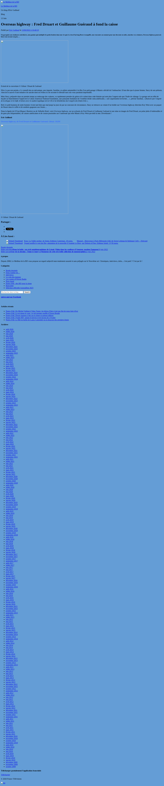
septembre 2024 (12, 379)
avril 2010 (9, 754)
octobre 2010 (11, 741)
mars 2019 (10, 522)
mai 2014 (9, 648)
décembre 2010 (11, 736)
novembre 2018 (12, 531)
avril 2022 (9, 442)
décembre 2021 (11, 451)
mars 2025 (10, 366)
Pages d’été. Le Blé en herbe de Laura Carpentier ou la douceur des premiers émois (37, 320)
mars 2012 (10, 704)
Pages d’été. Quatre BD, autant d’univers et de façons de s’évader (30, 318)
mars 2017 (10, 574)
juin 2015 (9, 619)
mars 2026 (10, 340)
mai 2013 (9, 673)
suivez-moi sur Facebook (11, 297)
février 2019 (10, 524)
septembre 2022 (12, 431)
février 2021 (10, 472)
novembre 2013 (12, 660)
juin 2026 (9, 334)
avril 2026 (9, 338)
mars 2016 (10, 600)
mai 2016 (9, 596)
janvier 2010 (10, 760)
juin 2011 (9, 723)
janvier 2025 (10, 370)
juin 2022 (9, 438)
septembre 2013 (12, 665)
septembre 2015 (12, 613)
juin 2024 (9, 386)
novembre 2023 (12, 401)
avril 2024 (9, 390)
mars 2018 (10, 548)
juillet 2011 (10, 721)
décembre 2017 (11, 554)
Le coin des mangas (13, 277)
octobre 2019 (11, 507)
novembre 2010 (12, 738)
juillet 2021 (10, 461)
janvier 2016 (10, 604)
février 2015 (10, 628)
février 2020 (10, 498)
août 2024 (9, 381)
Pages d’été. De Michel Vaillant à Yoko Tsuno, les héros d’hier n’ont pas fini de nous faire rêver (42, 311)
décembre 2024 (11, 373)
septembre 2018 (12, 535)
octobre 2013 (11, 663)
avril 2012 (9, 702)
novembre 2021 (12, 453)
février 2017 (10, 576)
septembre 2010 (12, 743)
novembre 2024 (12, 375)
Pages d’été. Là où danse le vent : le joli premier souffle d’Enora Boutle (33, 313)
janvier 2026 (10, 344)
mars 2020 (10, 496)
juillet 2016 (10, 591)
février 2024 (10, 394)
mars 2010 (10, 756)
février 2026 (10, 342)
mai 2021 (9, 466)
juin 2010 (9, 749)
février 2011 (10, 732)
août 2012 (9, 693)
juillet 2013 (10, 669)
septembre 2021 (12, 457)
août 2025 (9, 355)
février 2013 (10, 680)
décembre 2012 (11, 684)
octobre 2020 (11, 481)
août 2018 (9, 537)
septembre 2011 (12, 717)
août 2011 (9, 719)
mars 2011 (10, 730)
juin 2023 (9, 412)
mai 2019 (9, 518)
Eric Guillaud (14, 30)
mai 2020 (9, 492)
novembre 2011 (12, 712)
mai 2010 (9, 751)
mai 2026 (9, 336)
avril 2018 (9, 546)
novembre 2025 (12, 349)
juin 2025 (9, 360)
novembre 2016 (12, 583)
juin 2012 (9, 697)
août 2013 (9, 667)
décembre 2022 (11, 425)
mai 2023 (9, 414)
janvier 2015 (10, 630)
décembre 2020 (11, 476)
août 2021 (9, 459)
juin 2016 (9, 593)
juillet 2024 (10, 383)
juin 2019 (9, 515)
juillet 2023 (10, 409)
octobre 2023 (11, 403)
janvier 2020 (10, 500)
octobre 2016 (11, 585)
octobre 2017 (11, 559)
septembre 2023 (12, 405)
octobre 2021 (11, 455)
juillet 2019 (10, 513)
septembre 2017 (12, 561)
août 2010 (9, 745)
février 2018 (10, 550)
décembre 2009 (11, 762)
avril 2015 (9, 624)
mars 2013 (10, 678)
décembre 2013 (11, 658)
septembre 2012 (12, 691)
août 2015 (9, 615)
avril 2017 (9, 572)
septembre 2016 (12, 587)
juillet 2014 (10, 643)
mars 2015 (10, 626)
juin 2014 (9, 645)
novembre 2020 (12, 479)
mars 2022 (10, 444)
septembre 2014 (12, 639)
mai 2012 (9, 699)
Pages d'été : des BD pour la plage (19, 283)
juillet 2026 (10, 331)
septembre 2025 (12, 353)
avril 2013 (9, 676)
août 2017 (9, 563)
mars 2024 (10, 392)
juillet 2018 (10, 539)
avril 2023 (9, 416)
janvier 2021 (10, 474)
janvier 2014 (10, 656)
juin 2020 (9, 489)
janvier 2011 (10, 734)
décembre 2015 (11, 606)
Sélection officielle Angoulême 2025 (19, 288)
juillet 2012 (10, 695)
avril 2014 (9, 650)
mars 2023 (10, 418)
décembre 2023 (11, 399)
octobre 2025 (11, 351)
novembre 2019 (12, 505)
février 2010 (10, 758)
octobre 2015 (11, 611)
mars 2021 (10, 470)
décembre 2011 (11, 710)
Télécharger (5, 775)
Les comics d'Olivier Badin (16, 279)
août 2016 (9, 589)
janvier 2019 (10, 526)
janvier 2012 (10, 708)
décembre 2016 (11, 580)
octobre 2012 (11, 689)
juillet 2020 (10, 487)
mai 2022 (9, 440)
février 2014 (10, 654)
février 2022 (10, 446)
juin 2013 (9, 671)
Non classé (10, 281)
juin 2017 (9, 567)
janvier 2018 (10, 552)
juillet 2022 (10, 435)
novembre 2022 (12, 427)
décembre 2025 (11, 347)
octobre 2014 (11, 637)
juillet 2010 (10, 747)
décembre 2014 (11, 632)
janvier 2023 (10, 422)
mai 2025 (9, 362)
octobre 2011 (11, 715)
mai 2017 (9, 570)
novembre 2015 (12, 609)
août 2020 (9, 485)
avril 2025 (9, 364)
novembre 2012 (12, 686)
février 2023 (10, 420)
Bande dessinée (7, 247)
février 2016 (10, 602)
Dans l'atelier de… (13, 273)
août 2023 (9, 407)
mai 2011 (9, 725)
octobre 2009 (11, 767)
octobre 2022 (11, 429)
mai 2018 (9, 544)
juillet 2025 (10, 357)
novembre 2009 (12, 764)
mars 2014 (10, 652)
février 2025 (10, 368)
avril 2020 (9, 494)
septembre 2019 (12, 509)
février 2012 (10, 706)
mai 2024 (9, 388)
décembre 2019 (11, 502)
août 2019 (9, 511)
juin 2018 (9, 541)
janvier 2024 (10, 396)
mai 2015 (9, 622)
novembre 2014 (12, 635)
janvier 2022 (10, 448)
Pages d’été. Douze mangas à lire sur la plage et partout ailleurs (29, 315)
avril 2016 (9, 598)
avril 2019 (9, 520)
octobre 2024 (11, 377)
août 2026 (9, 329)
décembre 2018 (11, 528)
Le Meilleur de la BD (9, 6)
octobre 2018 (11, 533)
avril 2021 (9, 468)
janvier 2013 (10, 682)
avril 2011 (9, 728)
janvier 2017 (10, 578)
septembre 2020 (12, 483)
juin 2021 (9, 464)
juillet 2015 (10, 617)
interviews (10, 275)
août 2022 (9, 433)
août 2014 (9, 641)
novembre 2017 (12, 557)
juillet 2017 (10, 565)
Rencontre (10, 286)
